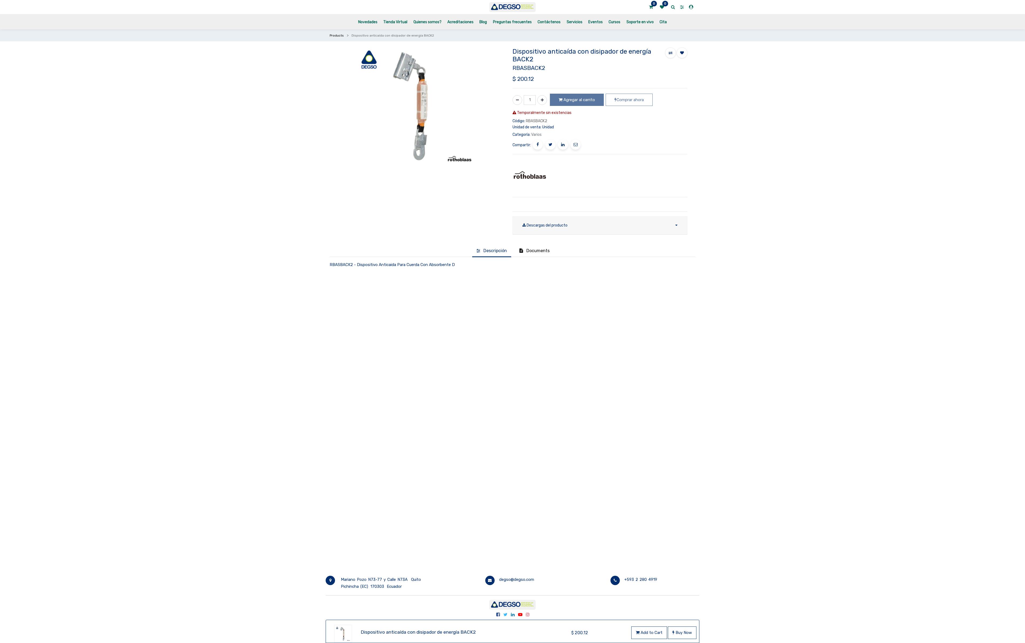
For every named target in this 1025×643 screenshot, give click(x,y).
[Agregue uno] (542, 100)
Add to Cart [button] (651, 632)
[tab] (491, 251)
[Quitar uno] (517, 100)
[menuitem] (367, 21)
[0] (651, 7)
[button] (670, 52)
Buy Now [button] (683, 632)
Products (337, 35)
